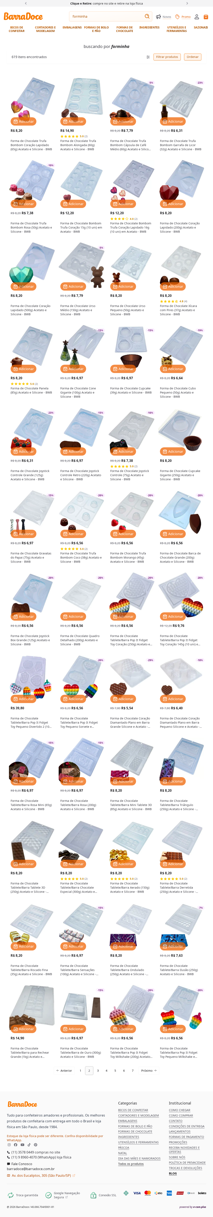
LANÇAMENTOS (180, 1131)
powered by (193, 1207)
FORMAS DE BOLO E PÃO (135, 1126)
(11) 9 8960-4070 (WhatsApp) (33, 1157)
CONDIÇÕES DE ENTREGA (186, 1126)
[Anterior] (27, 3)
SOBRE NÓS (177, 1157)
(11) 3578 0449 (22, 1152)
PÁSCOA (123, 1148)
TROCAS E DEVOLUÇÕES (185, 1168)
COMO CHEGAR (179, 1110)
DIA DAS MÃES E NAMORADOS (139, 1158)
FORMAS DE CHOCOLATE (135, 1131)
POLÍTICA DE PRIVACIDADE (187, 1162)
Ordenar (193, 57)
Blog (173, 1173)
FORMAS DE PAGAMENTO (186, 1137)
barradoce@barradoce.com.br (31, 1169)
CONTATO (175, 1121)
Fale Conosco (21, 1164)
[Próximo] (186, 3)
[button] (197, 16)
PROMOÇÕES (178, 1142)
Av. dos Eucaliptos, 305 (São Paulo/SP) (41, 1175)
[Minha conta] (197, 17)
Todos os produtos (131, 1164)
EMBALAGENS (127, 1121)
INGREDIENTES (128, 1137)
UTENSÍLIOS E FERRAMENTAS (138, 1142)
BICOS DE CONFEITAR (133, 1110)
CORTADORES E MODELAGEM (138, 1115)
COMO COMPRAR (181, 1115)
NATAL (122, 1153)
